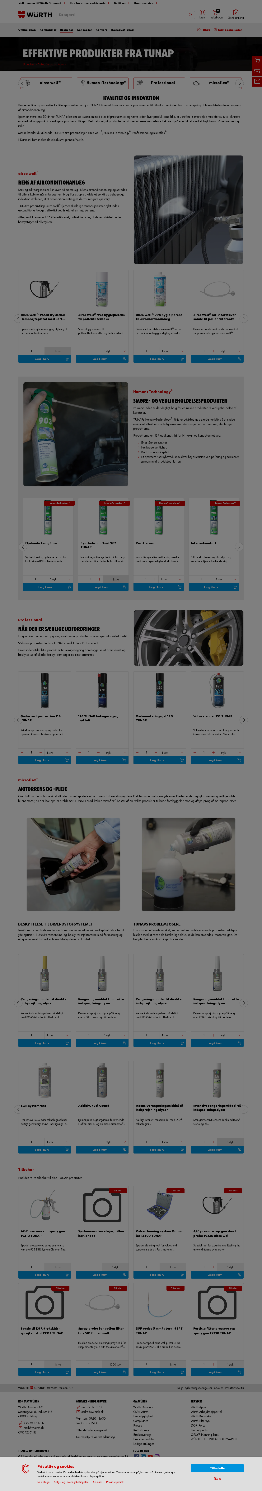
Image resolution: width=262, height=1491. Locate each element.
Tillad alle (217, 1468)
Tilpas (217, 1478)
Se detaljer (43, 1482)
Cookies (97, 1482)
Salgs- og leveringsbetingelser (71, 1482)
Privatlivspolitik (115, 1482)
